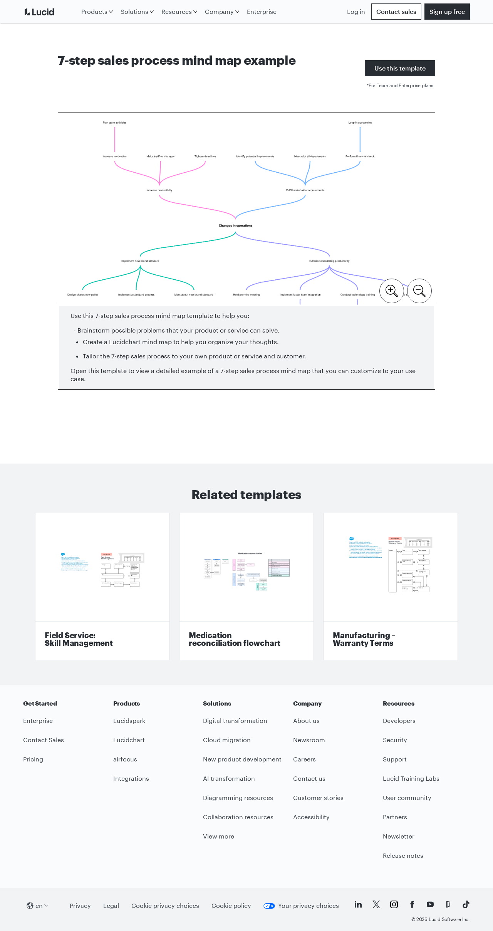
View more (218, 836)
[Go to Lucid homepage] (50, 11)
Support (395, 759)
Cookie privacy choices (165, 905)
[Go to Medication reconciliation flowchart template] (246, 586)
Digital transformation (235, 720)
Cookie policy (231, 905)
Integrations (131, 778)
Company (219, 11)
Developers (399, 720)
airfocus (125, 759)
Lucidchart (129, 739)
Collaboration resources (238, 816)
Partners (395, 816)
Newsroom (309, 739)
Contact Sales (43, 739)
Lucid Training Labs (411, 778)
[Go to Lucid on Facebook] (412, 904)
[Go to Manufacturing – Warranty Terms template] (391, 586)
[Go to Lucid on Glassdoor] (448, 904)
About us (306, 720)
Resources (176, 11)
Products (94, 11)
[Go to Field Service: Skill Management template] (102, 586)
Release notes (403, 855)
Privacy (80, 905)
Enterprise (262, 11)
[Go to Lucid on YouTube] (430, 904)
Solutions (134, 11)
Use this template (400, 68)
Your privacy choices (308, 905)
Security (395, 739)
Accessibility (311, 816)
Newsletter (398, 836)
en (39, 905)
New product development (242, 759)
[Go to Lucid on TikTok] (466, 904)
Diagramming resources (238, 797)
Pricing (33, 759)
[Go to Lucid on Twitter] (376, 904)
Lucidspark (129, 720)
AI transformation (229, 778)
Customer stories (318, 797)
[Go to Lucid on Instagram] (394, 904)
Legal (111, 905)
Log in (356, 11)
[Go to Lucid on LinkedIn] (358, 904)
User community (407, 797)
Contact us (309, 778)
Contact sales (396, 11)
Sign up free (447, 11)
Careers (304, 759)
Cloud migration (227, 739)
